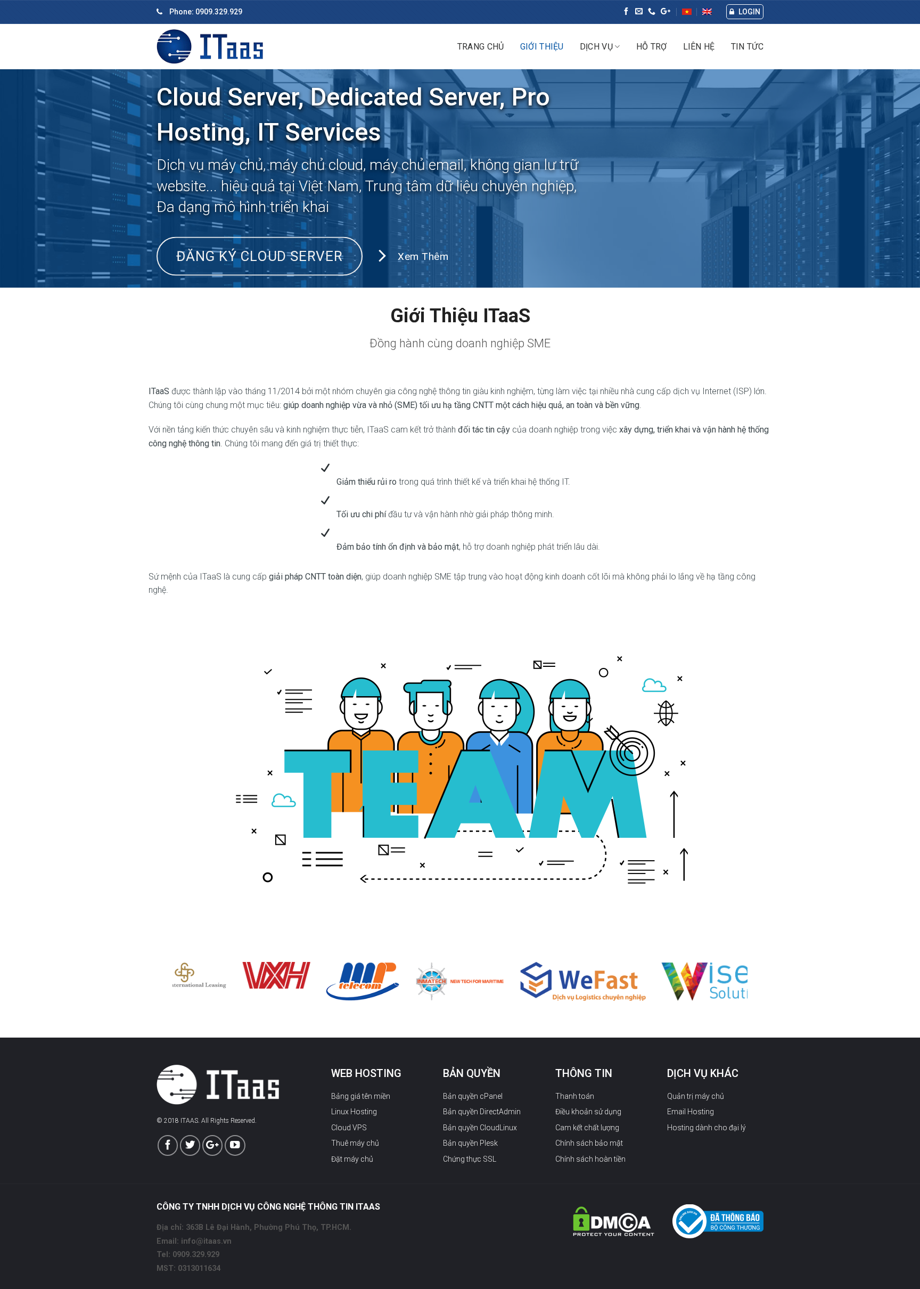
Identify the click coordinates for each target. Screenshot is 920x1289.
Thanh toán (574, 1096)
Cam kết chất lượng (587, 1127)
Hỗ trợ (651, 47)
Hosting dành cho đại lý (706, 1127)
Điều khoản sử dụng (588, 1111)
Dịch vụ (596, 47)
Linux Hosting (354, 1111)
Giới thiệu (542, 47)
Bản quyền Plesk (470, 1143)
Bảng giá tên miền (360, 1096)
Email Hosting (690, 1111)
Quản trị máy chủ (695, 1096)
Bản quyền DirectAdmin (482, 1111)
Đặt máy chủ (352, 1159)
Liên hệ (699, 47)
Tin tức (747, 47)
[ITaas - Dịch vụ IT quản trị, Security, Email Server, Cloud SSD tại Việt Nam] (210, 46)
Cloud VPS (349, 1127)
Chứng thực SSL (469, 1159)
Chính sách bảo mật (589, 1143)
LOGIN (748, 11)
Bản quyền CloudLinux (480, 1127)
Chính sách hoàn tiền (590, 1159)
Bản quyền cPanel (473, 1096)
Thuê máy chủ (355, 1143)
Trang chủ (480, 47)
